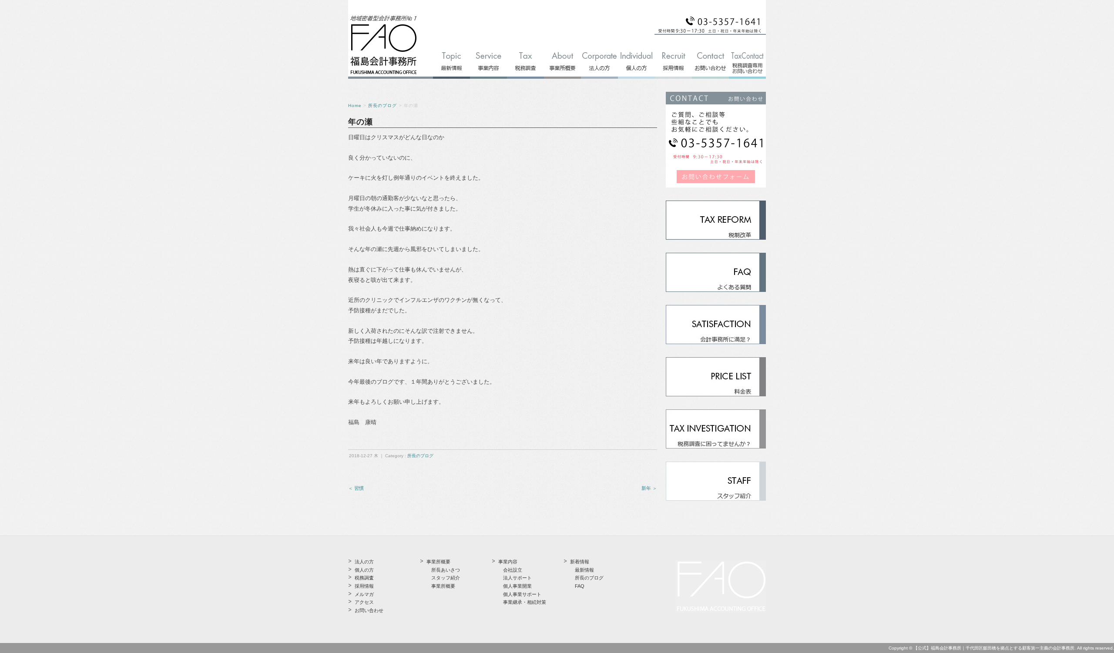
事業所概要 (443, 586)
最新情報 (584, 570)
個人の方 (364, 570)
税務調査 (364, 577)
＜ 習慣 (356, 488)
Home (355, 105)
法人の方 (364, 561)
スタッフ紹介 (445, 577)
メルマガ (364, 594)
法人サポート (517, 577)
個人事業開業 (517, 586)
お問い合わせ (369, 610)
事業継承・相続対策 (524, 602)
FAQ (579, 586)
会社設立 (512, 570)
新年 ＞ (649, 488)
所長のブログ (382, 105)
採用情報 (364, 586)
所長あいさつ (445, 570)
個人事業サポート (522, 594)
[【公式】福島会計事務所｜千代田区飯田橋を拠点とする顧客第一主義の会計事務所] (383, 74)
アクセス (364, 602)
